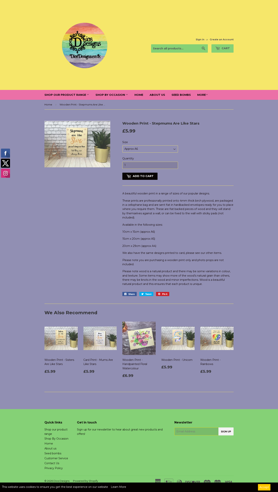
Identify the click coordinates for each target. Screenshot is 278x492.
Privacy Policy (53, 468)
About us (157, 95)
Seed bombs (181, 95)
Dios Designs (61, 480)
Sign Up (226, 431)
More (201, 95)
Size (125, 142)
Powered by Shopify (85, 480)
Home (138, 95)
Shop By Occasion (111, 95)
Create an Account (222, 39)
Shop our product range (65, 95)
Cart (225, 48)
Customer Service (56, 458)
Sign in (200, 39)
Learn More (118, 487)
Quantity (128, 158)
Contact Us (51, 463)
